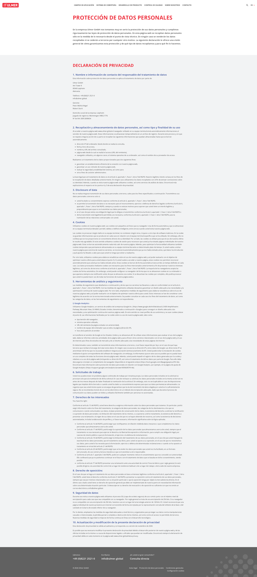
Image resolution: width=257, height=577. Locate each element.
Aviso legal (133, 568)
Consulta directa (139, 558)
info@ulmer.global (80, 98)
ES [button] (252, 5)
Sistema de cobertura (106, 5)
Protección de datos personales (151, 568)
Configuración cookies (175, 571)
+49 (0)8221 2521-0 (84, 558)
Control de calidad (153, 5)
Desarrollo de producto (130, 5)
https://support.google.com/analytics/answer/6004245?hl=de (110, 368)
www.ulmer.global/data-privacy (126, 536)
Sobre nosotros (172, 5)
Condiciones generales (174, 568)
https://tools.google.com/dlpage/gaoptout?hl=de (160, 362)
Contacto (186, 5)
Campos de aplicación (84, 5)
